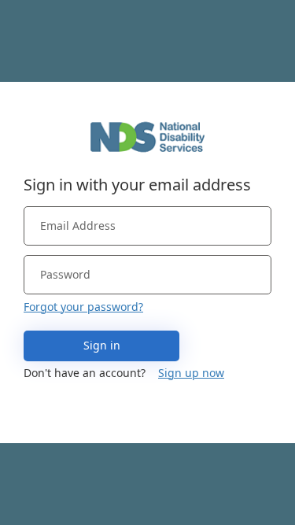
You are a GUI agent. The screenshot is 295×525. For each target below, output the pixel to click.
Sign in (101, 345)
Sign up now (191, 372)
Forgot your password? (83, 306)
